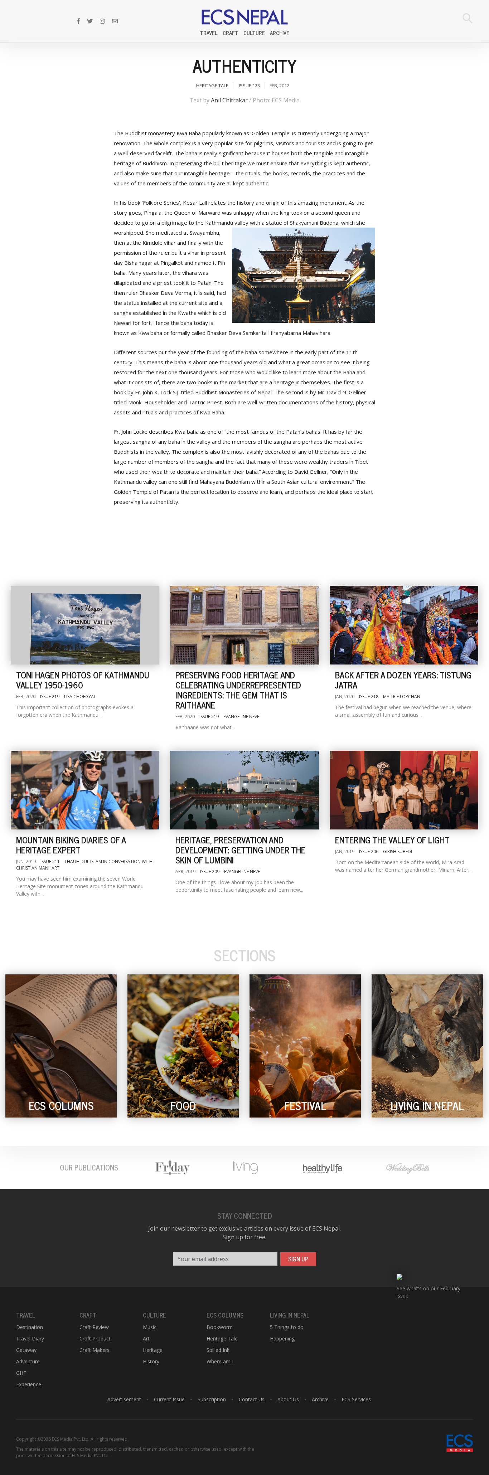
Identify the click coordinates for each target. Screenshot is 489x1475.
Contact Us (252, 1399)
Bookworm (220, 1327)
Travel (209, 33)
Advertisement (124, 1399)
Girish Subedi (397, 851)
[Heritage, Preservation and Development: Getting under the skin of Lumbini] (244, 790)
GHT (21, 1372)
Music (149, 1327)
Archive (279, 33)
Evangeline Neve (241, 717)
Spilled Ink (218, 1350)
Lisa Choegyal (80, 696)
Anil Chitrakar (229, 100)
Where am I (220, 1361)
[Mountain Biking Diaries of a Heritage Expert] (85, 790)
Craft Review (94, 1327)
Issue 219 (49, 696)
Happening (282, 1338)
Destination (29, 1327)
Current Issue (169, 1399)
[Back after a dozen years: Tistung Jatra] (404, 625)
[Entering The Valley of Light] (404, 790)
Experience (28, 1384)
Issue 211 (50, 861)
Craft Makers (94, 1350)
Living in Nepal (290, 1315)
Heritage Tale (212, 85)
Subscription (212, 1399)
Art (146, 1338)
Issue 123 (249, 85)
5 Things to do (287, 1327)
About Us (288, 1399)
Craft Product (95, 1338)
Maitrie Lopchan (401, 696)
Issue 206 (368, 851)
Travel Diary (30, 1338)
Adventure (28, 1361)
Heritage (153, 1350)
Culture (254, 33)
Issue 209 (209, 871)
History (151, 1361)
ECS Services (356, 1399)
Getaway (26, 1350)
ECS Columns (225, 1315)
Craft (230, 33)
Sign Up (298, 1259)
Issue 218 (368, 696)
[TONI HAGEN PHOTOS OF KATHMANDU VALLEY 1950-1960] (85, 625)
